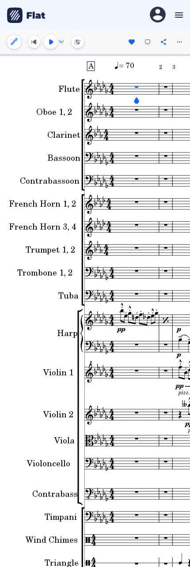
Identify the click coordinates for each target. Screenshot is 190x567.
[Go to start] (34, 42)
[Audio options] (61, 42)
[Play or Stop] (51, 42)
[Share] (163, 41)
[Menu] (178, 15)
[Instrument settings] (14, 42)
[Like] (132, 42)
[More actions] (179, 41)
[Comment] (148, 42)
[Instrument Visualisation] (78, 42)
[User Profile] (158, 15)
